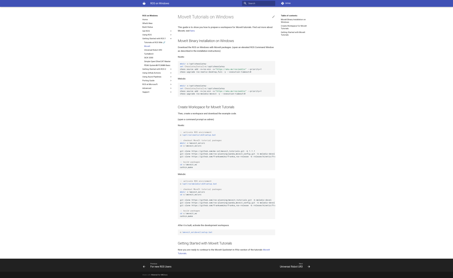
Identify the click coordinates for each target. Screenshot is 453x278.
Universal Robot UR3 (153, 50)
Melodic (182, 78)
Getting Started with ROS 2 (154, 69)
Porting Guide (148, 80)
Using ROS (147, 35)
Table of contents (289, 15)
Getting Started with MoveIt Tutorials (293, 33)
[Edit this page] (273, 17)
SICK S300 (148, 57)
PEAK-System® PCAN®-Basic (157, 65)
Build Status (147, 27)
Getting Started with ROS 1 (154, 38)
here (192, 30)
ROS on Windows (150, 15)
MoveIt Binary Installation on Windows (293, 20)
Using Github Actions (151, 73)
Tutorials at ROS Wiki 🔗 (154, 42)
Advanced (146, 88)
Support (145, 92)
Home (145, 19)
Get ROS (146, 31)
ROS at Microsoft (150, 84)
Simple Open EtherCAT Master (157, 61)
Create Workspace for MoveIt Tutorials (294, 27)
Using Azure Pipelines (151, 77)
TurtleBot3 (148, 54)
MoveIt (147, 46)
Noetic (181, 56)
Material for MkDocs (159, 275)
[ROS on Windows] (144, 3)
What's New (147, 23)
